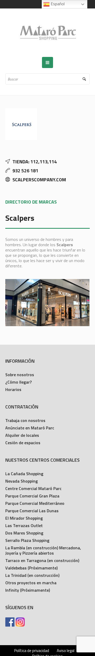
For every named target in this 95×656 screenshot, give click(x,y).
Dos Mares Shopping (24, 533)
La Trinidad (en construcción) (32, 575)
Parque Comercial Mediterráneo (34, 503)
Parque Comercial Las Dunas (32, 510)
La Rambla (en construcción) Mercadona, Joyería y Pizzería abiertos (43, 550)
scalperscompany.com (39, 179)
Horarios (13, 389)
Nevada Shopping (21, 481)
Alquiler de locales (22, 435)
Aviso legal (65, 650)
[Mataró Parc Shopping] (47, 32)
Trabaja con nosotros (25, 420)
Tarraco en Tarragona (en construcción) (42, 560)
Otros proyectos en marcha (30, 582)
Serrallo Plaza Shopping (27, 540)
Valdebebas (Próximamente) (31, 568)
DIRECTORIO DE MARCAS (31, 201)
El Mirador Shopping (24, 518)
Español (57, 4)
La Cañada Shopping (24, 473)
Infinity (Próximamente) (27, 590)
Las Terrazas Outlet (24, 525)
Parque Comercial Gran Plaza (32, 496)
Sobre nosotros (19, 374)
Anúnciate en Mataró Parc (29, 428)
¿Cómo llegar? (18, 382)
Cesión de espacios (22, 442)
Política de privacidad (31, 650)
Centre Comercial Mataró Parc (33, 488)
